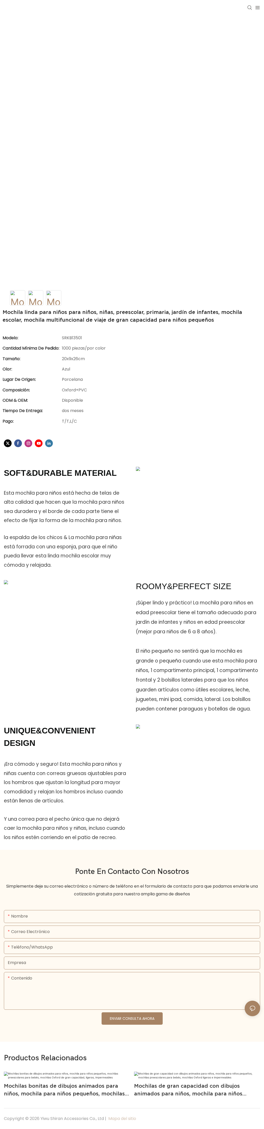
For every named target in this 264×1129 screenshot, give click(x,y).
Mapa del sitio (121, 1119)
